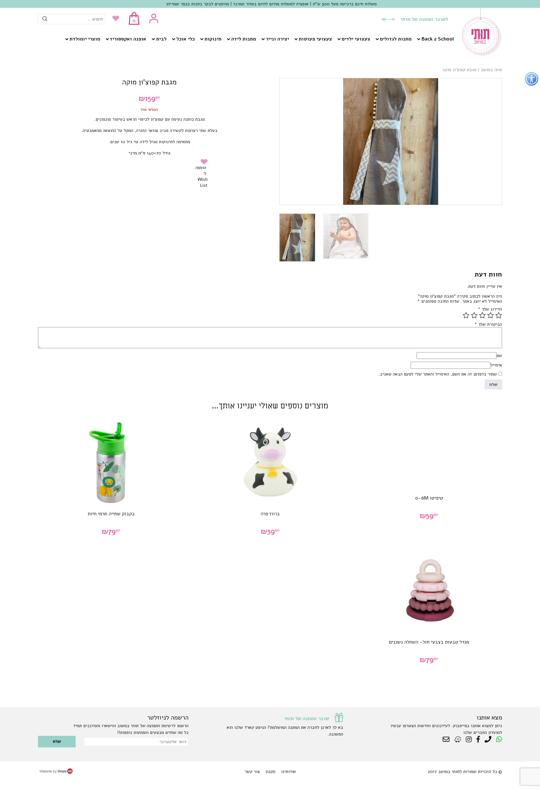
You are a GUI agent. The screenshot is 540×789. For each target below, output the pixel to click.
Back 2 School (437, 38)
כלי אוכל (185, 38)
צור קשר (252, 771)
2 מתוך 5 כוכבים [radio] (490, 315)
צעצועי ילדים (356, 38)
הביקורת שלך (488, 324)
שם (499, 355)
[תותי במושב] (482, 55)
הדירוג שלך (490, 309)
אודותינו (288, 771)
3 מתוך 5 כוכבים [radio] (482, 315)
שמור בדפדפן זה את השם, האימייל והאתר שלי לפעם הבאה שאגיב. (438, 374)
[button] (205, 161)
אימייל (496, 365)
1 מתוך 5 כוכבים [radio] (498, 315)
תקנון (270, 771)
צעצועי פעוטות (315, 38)
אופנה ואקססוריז (128, 38)
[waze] (458, 739)
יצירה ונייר (277, 38)
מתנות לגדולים (395, 38)
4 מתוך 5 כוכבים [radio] (474, 315)
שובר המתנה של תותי (306, 718)
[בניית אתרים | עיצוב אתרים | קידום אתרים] (56, 772)
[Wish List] (114, 19)
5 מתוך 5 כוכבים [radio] (466, 315)
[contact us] (447, 739)
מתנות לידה (243, 38)
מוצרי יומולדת (84, 38)
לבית (161, 38)
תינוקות (212, 38)
